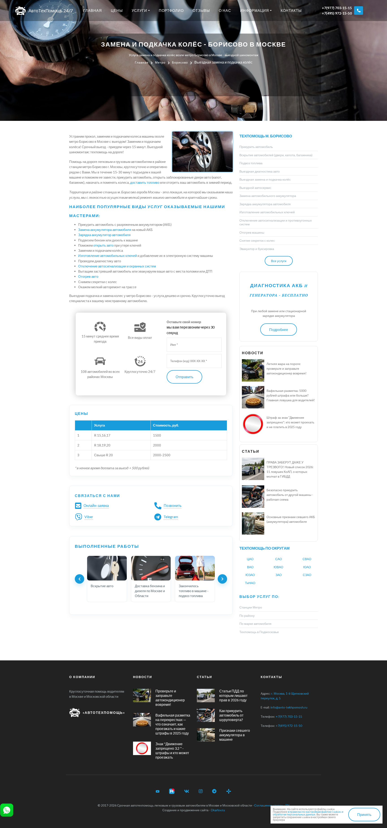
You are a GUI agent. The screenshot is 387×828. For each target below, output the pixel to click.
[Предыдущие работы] (79, 579)
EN (288, 805)
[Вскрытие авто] (107, 568)
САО (278, 559)
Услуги (139, 10)
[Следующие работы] (222, 579)
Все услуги (278, 261)
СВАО (307, 559)
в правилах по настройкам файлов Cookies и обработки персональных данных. (308, 813)
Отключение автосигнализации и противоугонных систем (275, 222)
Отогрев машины (251, 232)
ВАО (250, 567)
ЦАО (250, 559)
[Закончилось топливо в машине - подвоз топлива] (195, 568)
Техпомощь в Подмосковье (259, 632)
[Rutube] (172, 791)
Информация (254, 10)
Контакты (291, 10)
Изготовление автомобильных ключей (107, 256)
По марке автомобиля (255, 623)
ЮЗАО (250, 575)
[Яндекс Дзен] (228, 791)
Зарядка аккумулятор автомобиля (104, 235)
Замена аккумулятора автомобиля (104, 230)
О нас (225, 10)
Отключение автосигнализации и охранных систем (117, 266)
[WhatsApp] (6, 809)
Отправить (184, 377)
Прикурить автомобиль (256, 147)
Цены (117, 10)
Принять (364, 814)
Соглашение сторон (268, 805)
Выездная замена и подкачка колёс (265, 179)
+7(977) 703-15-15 (337, 8)
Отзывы (201, 10)
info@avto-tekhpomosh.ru (289, 707)
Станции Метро (250, 607)
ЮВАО (278, 567)
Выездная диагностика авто (259, 171)
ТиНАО (250, 583)
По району (247, 615)
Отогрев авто (88, 276)
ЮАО (307, 567)
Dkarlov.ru (218, 810)
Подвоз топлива (250, 163)
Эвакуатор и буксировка (256, 249)
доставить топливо (144, 182)
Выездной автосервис (255, 188)
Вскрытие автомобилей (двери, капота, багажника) (275, 155)
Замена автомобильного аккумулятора (267, 196)
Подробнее (278, 329)
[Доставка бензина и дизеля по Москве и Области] (151, 568)
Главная (92, 10)
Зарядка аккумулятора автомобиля (265, 204)
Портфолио (171, 10)
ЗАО (278, 575)
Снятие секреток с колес (257, 240)
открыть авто (103, 245)
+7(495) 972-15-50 (337, 13)
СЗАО (307, 575)
